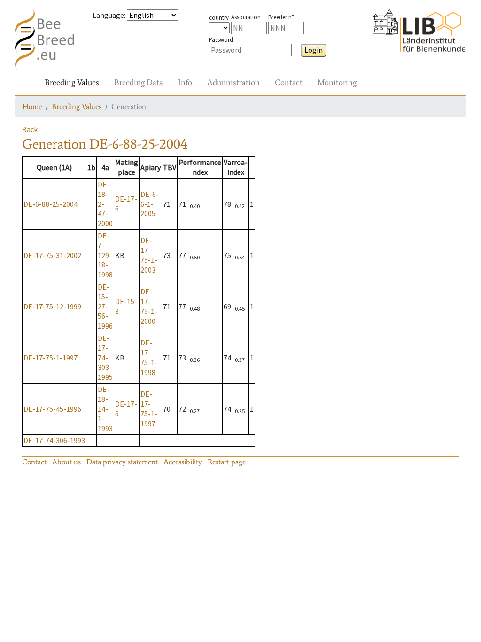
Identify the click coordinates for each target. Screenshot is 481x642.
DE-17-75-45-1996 (52, 409)
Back (30, 129)
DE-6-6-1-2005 (149, 204)
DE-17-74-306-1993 (54, 440)
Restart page (227, 461)
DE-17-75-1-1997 (50, 357)
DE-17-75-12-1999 (52, 306)
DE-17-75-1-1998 (148, 357)
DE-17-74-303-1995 (105, 357)
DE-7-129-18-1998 (105, 255)
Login (313, 50)
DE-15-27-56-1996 (105, 306)
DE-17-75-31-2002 (52, 255)
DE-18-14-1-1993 (105, 408)
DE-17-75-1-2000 (148, 306)
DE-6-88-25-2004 (50, 204)
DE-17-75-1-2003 (148, 254)
